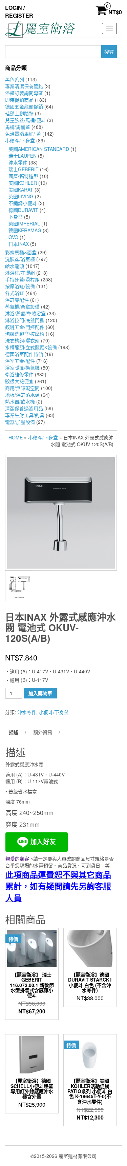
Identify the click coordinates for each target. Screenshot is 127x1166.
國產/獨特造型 (23, 176)
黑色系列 (14, 79)
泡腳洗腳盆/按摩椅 (24, 333)
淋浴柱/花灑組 (20, 272)
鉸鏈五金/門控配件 (24, 326)
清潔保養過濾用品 (24, 408)
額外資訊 (42, 732)
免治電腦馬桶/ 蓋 (23, 133)
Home (15, 437)
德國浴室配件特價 (24, 354)
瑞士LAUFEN (22, 155)
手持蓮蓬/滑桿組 (22, 279)
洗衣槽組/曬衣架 (22, 340)
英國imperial (24, 223)
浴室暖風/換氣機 (22, 367)
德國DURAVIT (23, 209)
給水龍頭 (14, 265)
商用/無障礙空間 (22, 387)
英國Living (21, 196)
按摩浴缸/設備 (20, 286)
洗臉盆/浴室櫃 (20, 259)
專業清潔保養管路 (24, 86)
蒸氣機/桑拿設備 (22, 306)
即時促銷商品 (19, 99)
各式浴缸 (14, 293)
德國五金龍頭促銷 (24, 106)
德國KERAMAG (24, 230)
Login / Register (19, 11)
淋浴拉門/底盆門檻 (24, 320)
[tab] (16, 732)
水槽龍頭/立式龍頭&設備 (31, 347)
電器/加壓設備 (20, 421)
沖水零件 (17, 162)
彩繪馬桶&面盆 (21, 252)
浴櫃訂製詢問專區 (24, 93)
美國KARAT (20, 189)
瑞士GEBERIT (23, 169)
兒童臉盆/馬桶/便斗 (25, 120)
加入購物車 (40, 693)
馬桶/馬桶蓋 (17, 126)
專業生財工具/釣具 (24, 415)
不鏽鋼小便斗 (22, 203)
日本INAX (18, 243)
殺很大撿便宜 (19, 381)
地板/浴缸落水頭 (22, 394)
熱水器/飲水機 (20, 401)
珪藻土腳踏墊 (19, 113)
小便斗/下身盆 (20, 140)
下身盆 (15, 216)
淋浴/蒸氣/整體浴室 (25, 313)
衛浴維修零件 (19, 374)
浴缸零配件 (17, 299)
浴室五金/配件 (20, 360)
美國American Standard (38, 148)
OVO (13, 237)
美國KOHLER (22, 182)
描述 (13, 732)
